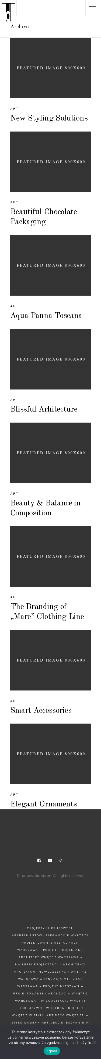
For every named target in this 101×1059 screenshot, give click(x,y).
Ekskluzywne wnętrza (41, 1008)
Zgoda (51, 1051)
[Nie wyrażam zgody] (94, 1042)
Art (14, 109)
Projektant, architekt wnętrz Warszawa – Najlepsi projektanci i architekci (50, 957)
